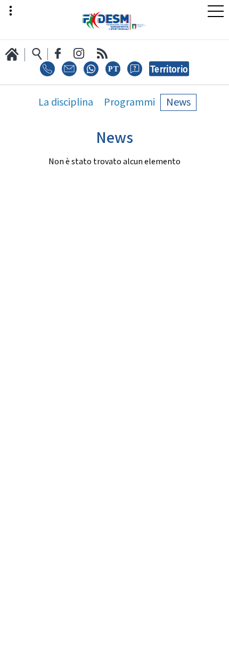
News (178, 102)
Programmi (129, 102)
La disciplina (65, 102)
